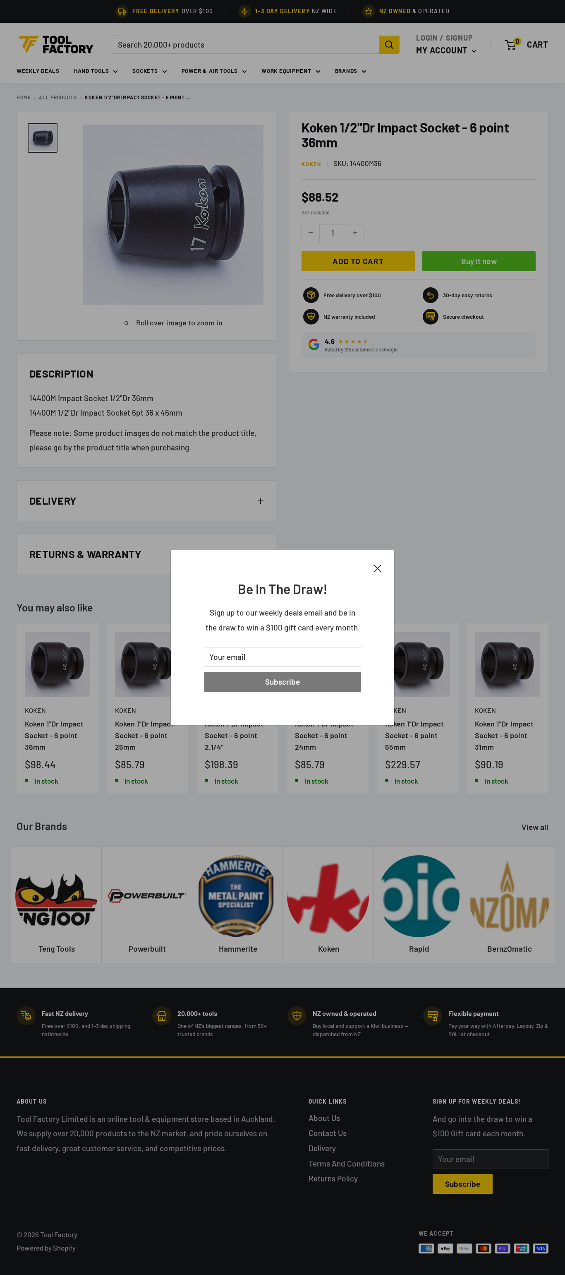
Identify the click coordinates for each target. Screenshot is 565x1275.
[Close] (377, 567)
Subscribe (282, 681)
